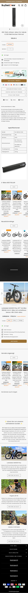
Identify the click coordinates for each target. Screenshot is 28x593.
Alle (14, 187)
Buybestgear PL (14, 575)
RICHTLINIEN (13, 549)
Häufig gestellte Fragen (14, 92)
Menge (4, 49)
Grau (14, 320)
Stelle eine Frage (14, 95)
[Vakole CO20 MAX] (14, 518)
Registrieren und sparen (14, 556)
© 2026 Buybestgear (14, 591)
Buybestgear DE (14, 560)
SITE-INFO (13, 545)
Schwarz (10, 44)
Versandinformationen (14, 89)
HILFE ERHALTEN (13, 552)
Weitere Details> (14, 475)
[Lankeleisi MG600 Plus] (14, 453)
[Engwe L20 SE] (14, 486)
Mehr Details (14, 275)
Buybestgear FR (14, 565)
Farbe (4, 44)
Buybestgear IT (14, 570)
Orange (20, 320)
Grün (9, 320)
